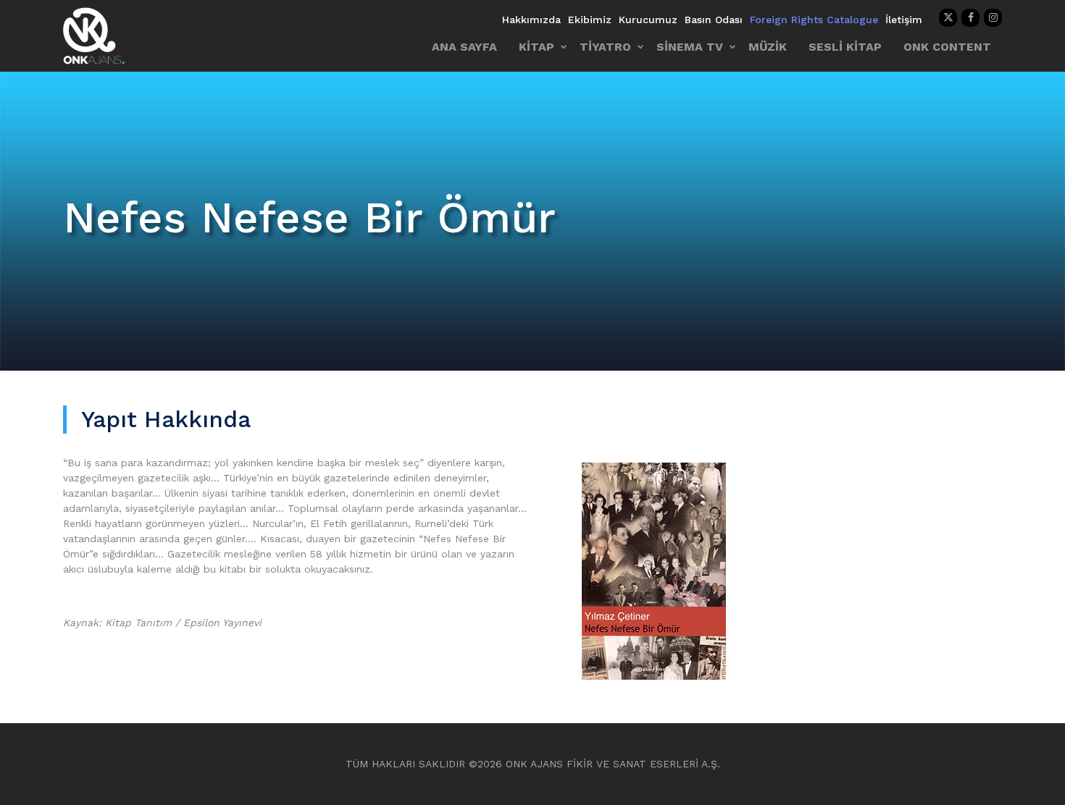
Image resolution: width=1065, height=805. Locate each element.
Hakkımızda (531, 19)
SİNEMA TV (689, 47)
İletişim (903, 19)
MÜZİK (767, 47)
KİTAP (536, 47)
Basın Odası (714, 19)
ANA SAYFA (464, 47)
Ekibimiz (589, 19)
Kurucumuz (648, 19)
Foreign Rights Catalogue (814, 19)
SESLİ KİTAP (845, 47)
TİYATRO (605, 47)
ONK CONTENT (947, 47)
